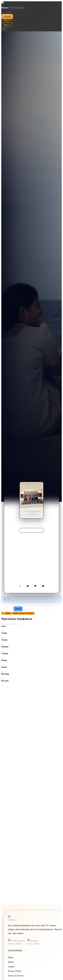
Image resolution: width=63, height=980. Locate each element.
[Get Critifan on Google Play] (36, 941)
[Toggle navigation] (3, 29)
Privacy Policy (14, 971)
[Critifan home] (31, 3)
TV (9, 7)
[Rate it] (43, 586)
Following (7, 609)
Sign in (7, 20)
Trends (7, 16)
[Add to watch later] (20, 586)
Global (18, 609)
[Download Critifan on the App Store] (16, 941)
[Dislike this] (35, 586)
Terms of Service (16, 975)
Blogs (22, 7)
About (11, 962)
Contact (11, 966)
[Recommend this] (27, 586)
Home (15, 523)
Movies (4, 7)
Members (15, 7)
